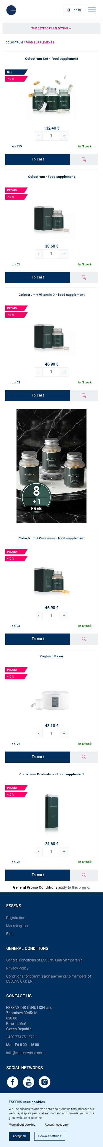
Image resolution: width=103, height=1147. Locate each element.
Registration (15, 918)
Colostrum (14, 42)
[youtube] (29, 1081)
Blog (10, 934)
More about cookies (22, 1124)
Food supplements (40, 42)
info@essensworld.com (25, 1053)
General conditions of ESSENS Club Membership (44, 960)
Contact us (19, 996)
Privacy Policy (17, 968)
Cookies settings (49, 1136)
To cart (38, 159)
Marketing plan (17, 926)
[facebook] (13, 1081)
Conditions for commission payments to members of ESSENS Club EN (48, 978)
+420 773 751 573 (20, 1037)
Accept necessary (56, 1124)
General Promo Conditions (35, 887)
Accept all (19, 1136)
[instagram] (44, 1081)
